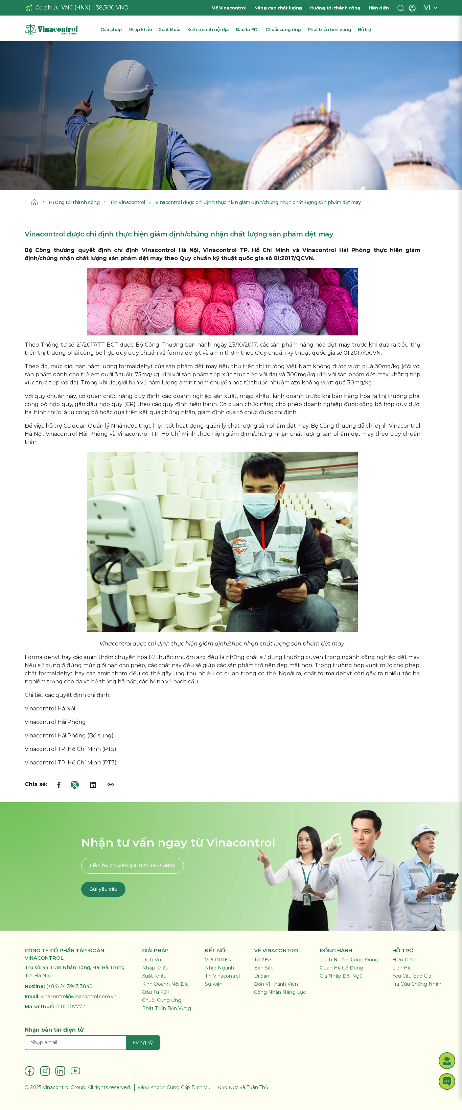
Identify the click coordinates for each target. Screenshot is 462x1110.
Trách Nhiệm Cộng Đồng (349, 960)
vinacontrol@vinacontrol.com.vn (79, 996)
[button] (447, 1060)
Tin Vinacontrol (127, 202)
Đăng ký (143, 1042)
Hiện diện (379, 7)
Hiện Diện (403, 960)
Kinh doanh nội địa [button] (208, 29)
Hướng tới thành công (335, 7)
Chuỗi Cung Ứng (161, 1000)
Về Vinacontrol (229, 7)
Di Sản (261, 976)
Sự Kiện (214, 984)
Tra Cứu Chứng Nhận (416, 984)
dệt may (151, 258)
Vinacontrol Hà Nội (50, 708)
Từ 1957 (263, 960)
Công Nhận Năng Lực (280, 992)
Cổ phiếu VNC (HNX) (63, 7)
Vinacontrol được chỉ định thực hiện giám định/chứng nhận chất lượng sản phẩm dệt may (258, 202)
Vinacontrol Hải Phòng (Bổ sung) (69, 735)
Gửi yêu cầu (103, 889)
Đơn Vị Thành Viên (276, 984)
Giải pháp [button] (111, 29)
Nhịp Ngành (219, 968)
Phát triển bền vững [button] (329, 29)
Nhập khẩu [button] (140, 29)
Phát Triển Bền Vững (166, 1008)
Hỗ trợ (364, 29)
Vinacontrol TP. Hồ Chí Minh (63, 749)
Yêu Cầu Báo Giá (411, 976)
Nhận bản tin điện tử (54, 1030)
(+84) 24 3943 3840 (69, 986)
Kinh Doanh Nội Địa (165, 984)
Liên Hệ (401, 968)
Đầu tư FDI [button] (247, 29)
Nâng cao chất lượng (278, 7)
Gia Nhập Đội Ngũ (341, 976)
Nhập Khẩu (155, 968)
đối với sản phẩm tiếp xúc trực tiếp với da (219, 374)
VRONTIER (218, 960)
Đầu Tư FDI (155, 992)
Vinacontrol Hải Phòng (55, 722)
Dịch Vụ (151, 960)
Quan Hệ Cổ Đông (341, 968)
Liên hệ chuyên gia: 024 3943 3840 (133, 865)
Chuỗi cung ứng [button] (283, 29)
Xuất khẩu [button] (170, 29)
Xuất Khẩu (154, 976)
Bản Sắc (263, 968)
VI (427, 7)
